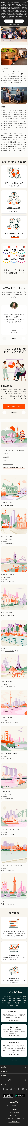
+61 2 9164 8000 (9, 834)
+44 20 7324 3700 (10, 904)
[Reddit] (23, 1089)
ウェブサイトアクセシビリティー (14, 1119)
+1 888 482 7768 (9, 723)
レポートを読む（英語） (15, 407)
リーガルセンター (14, 1109)
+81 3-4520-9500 (8, 464)
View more (14, 1061)
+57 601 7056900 (9, 543)
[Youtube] (11, 1089)
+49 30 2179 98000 (10, 505)
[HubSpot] (14, 1102)
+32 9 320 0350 (9, 615)
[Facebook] (3, 1089)
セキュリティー (14, 1115)
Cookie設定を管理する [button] (14, 1122)
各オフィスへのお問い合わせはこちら (14, 467)
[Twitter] (15, 1089)
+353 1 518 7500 (9, 581)
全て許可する (9, 21)
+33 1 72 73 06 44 (10, 687)
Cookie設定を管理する (14, 24)
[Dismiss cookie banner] (27, 1)
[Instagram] (7, 1089)
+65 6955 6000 (9, 798)
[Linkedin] (19, 1089)
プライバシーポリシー (14, 1112)
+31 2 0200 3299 (9, 651)
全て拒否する (19, 21)
